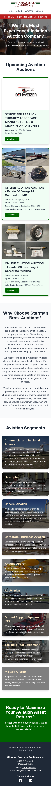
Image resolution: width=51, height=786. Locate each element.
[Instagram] (25, 780)
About (19, 11)
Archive (29, 11)
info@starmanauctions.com (28, 770)
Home (11, 11)
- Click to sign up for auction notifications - (25, 17)
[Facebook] (20, 780)
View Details (12, 139)
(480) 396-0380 (29, 767)
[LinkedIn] (30, 780)
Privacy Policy (25, 750)
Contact (39, 11)
